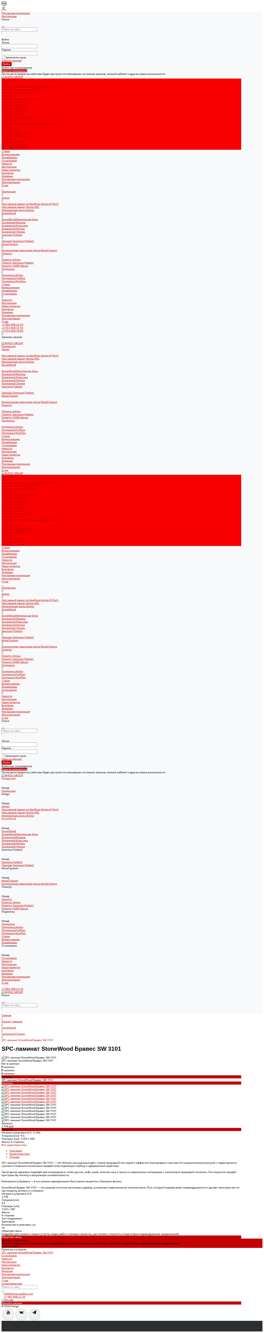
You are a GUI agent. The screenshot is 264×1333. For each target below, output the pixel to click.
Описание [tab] (15, 1150)
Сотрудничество (12, 1283)
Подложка (8, 138)
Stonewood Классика (15, 104)
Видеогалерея (11, 287)
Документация (11, 182)
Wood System (10, 120)
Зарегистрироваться (14, 70)
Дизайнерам (9, 290)
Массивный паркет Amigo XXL (20, 89)
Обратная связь (11, 1237)
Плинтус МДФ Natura (15, 135)
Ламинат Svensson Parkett (18, 117)
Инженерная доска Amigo (18, 92)
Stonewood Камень (14, 101)
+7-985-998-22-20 (12, 324)
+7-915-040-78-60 (12, 330)
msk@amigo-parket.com (18, 1293)
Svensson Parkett (12, 114)
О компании (9, 293)
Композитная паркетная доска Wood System (29, 123)
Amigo (5, 83)
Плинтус (7, 126)
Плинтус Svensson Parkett (18, 132)
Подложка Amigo (12, 142)
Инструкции (9, 16)
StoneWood (9, 95)
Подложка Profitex (13, 145)
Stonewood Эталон (13, 111)
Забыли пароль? (12, 60)
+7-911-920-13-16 (12, 327)
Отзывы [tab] (14, 1156)
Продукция (9, 191)
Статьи (6, 284)
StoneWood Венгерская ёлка (20, 98)
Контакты (8, 173)
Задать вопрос (11, 1246)
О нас (5, 185)
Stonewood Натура (13, 108)
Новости (7, 163)
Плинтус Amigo (11, 129)
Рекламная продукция (16, 13)
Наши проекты (11, 169)
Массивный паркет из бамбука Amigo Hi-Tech (30, 86)
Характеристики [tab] (19, 1153)
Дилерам (7, 176)
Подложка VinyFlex (14, 148)
